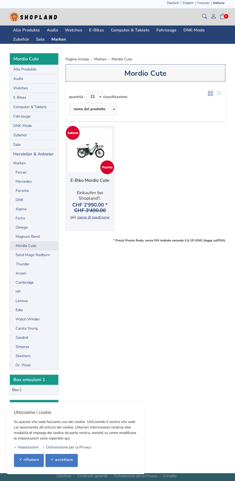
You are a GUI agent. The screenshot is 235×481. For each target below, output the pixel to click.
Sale (40, 39)
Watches (73, 30)
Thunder (23, 264)
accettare (64, 459)
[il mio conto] (213, 16)
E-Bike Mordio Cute (89, 180)
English (188, 3)
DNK (19, 199)
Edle (19, 310)
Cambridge (25, 282)
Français (203, 3)
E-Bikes (96, 30)
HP (18, 291)
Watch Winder (28, 319)
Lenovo (22, 300)
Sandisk (22, 337)
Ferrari (21, 172)
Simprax (22, 346)
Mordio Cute (145, 73)
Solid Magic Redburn (33, 254)
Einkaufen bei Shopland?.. (90, 195)
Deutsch (173, 3)
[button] (204, 17)
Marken (58, 39)
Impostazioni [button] (28, 447)
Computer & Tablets (130, 30)
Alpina (21, 209)
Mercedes (24, 181)
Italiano (218, 3)
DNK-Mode (194, 30)
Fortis (20, 218)
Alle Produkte (26, 30)
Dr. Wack (23, 365)
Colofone (63, 475)
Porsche (22, 190)
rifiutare (31, 459)
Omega (22, 227)
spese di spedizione (93, 217)
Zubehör (21, 39)
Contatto (170, 475)
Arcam (21, 273)
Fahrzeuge (166, 30)
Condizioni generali (92, 475)
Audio (52, 30)
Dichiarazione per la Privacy (68, 447)
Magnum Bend (28, 236)
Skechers (23, 355)
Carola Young (27, 328)
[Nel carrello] (108, 224)
